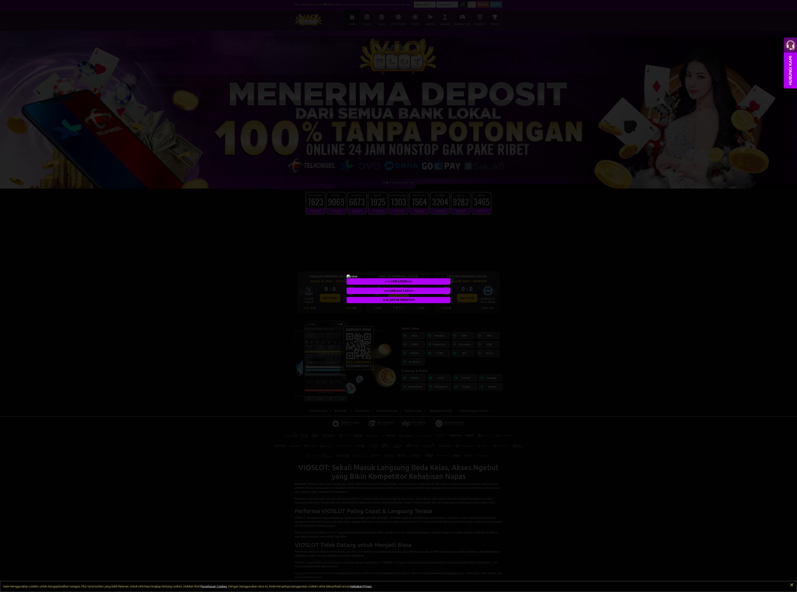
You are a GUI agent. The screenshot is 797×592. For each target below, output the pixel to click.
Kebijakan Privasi (361, 586)
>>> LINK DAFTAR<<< (398, 290)
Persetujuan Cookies (213, 586)
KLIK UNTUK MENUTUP (399, 300)
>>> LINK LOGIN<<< (398, 281)
